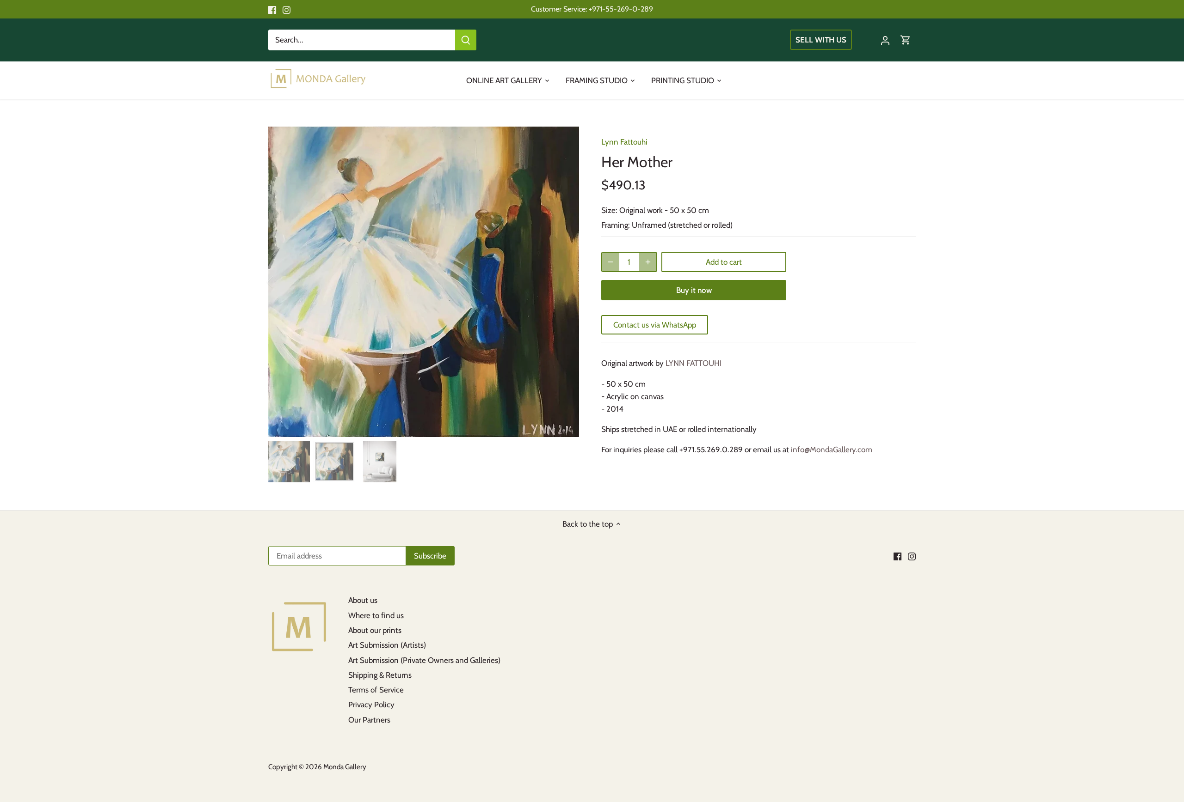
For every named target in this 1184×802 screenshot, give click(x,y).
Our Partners (369, 719)
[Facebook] (272, 9)
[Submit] (465, 40)
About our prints (374, 630)
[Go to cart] (905, 40)
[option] (423, 282)
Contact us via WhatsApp (654, 324)
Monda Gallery (344, 766)
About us (362, 600)
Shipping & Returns (380, 675)
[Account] (885, 40)
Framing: (615, 225)
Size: (609, 210)
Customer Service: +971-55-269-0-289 (592, 8)
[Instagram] (286, 9)
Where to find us (376, 615)
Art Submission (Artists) (387, 645)
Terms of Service (376, 689)
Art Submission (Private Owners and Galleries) (424, 660)
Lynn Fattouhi (624, 141)
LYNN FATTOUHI (694, 363)
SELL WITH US (821, 39)
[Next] (565, 281)
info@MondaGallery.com (831, 449)
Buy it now (694, 290)
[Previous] (282, 281)
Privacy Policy (371, 704)
